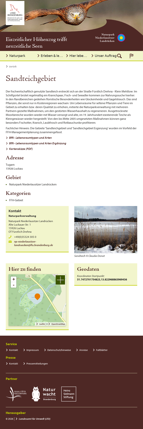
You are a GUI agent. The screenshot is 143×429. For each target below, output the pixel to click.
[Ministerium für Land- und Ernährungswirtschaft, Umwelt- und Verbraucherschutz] (15, 13)
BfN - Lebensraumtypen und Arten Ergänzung (37, 143)
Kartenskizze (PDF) (21, 149)
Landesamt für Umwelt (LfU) (34, 418)
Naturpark (17, 56)
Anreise (83, 350)
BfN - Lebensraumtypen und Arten (30, 137)
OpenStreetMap (58, 324)
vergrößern (60, 280)
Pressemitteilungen (37, 363)
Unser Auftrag (106, 56)
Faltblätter (102, 350)
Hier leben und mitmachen (79, 56)
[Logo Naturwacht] (44, 394)
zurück (13, 66)
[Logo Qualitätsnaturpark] (16, 394)
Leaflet (42, 324)
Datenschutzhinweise (59, 350)
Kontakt (13, 350)
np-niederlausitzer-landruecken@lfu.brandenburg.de (33, 243)
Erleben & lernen (52, 56)
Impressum (32, 350)
